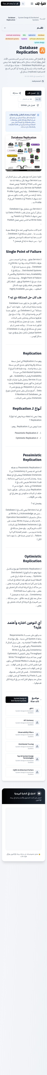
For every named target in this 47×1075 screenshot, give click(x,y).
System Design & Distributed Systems (28, 18)
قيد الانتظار (26, 99)
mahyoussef (36, 81)
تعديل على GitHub (28, 105)
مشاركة (15, 93)
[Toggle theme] (23, 4)
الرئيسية (42, 19)
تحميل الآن (31, 93)
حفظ (37, 99)
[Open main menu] (31, 3)
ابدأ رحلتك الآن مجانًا (9, 3)
